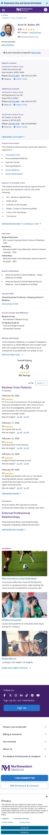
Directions (21, 79)
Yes (18, 417)
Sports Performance (14, 173)
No (25, 417)
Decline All (24, 832)
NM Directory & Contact (24, 785)
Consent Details (7, 822)
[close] (47, 3)
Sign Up (21, 707)
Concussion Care (12, 154)
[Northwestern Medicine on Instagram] (17, 695)
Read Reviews (35, 32)
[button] (3, 9)
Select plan (36, 52)
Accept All (24, 828)
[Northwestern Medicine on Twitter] (12, 695)
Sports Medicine (7, 45)
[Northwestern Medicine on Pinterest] (33, 695)
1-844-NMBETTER (24, 778)
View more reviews (10, 493)
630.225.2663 (14, 75)
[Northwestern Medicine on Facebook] (6, 695)
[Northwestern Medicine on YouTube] (39, 695)
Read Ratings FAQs (11, 354)
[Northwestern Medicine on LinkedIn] (23, 695)
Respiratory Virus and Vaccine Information (22, 3)
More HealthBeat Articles (15, 668)
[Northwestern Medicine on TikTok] (28, 695)
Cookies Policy (24, 822)
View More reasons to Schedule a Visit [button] (20, 224)
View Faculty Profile (10, 303)
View (4, 137)
